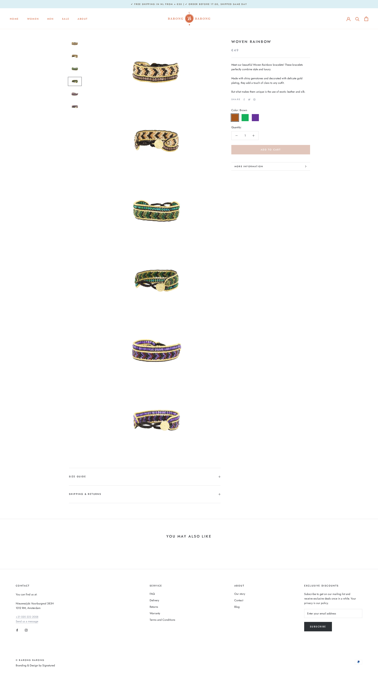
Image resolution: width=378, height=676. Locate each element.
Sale (65, 19)
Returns (154, 607)
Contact (238, 600)
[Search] (357, 19)
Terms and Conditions (162, 620)
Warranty (155, 613)
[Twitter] (249, 99)
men (50, 19)
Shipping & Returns (85, 494)
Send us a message (27, 621)
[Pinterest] (254, 99)
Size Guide (77, 476)
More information (248, 166)
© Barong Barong (30, 660)
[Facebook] (244, 99)
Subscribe (318, 626)
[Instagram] (26, 630)
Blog (237, 607)
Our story (239, 594)
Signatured (48, 665)
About (83, 19)
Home (14, 19)
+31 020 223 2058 (27, 617)
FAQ (152, 594)
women (33, 19)
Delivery (154, 600)
